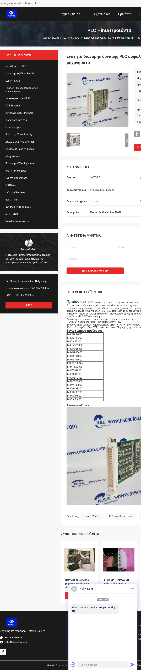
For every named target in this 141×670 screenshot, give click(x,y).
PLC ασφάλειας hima (120, 516)
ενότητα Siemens (15, 192)
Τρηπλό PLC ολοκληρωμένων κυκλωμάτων (22, 89)
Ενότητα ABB (13, 80)
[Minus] (132, 589)
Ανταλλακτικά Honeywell (19, 112)
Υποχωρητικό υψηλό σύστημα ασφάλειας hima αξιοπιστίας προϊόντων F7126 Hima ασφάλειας (78, 584)
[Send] (132, 664)
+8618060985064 (24, 295)
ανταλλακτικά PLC (16, 66)
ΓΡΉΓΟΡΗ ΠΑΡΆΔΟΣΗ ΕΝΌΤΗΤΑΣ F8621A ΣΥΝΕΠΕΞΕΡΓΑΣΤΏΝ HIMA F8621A (116, 584)
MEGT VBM (12, 214)
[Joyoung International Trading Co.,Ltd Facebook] (137, 134)
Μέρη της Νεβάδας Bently (20, 73)
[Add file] (72, 664)
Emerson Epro (13, 127)
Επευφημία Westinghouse (20, 163)
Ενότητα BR (12, 199)
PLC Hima (67, 37)
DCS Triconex (13, 105)
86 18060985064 (40, 288)
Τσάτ (29, 305)
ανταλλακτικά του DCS (18, 206)
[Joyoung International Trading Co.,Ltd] (11, 13)
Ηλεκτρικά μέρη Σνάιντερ (20, 149)
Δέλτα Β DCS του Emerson (20, 141)
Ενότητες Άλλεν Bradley (19, 134)
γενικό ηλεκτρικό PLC (18, 98)
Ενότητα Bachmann (17, 178)
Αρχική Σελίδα (51, 37)
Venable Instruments (17, 221)
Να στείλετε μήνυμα (95, 271)
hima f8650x (91, 516)
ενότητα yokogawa (16, 170)
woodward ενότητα (16, 120)
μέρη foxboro (13, 156)
